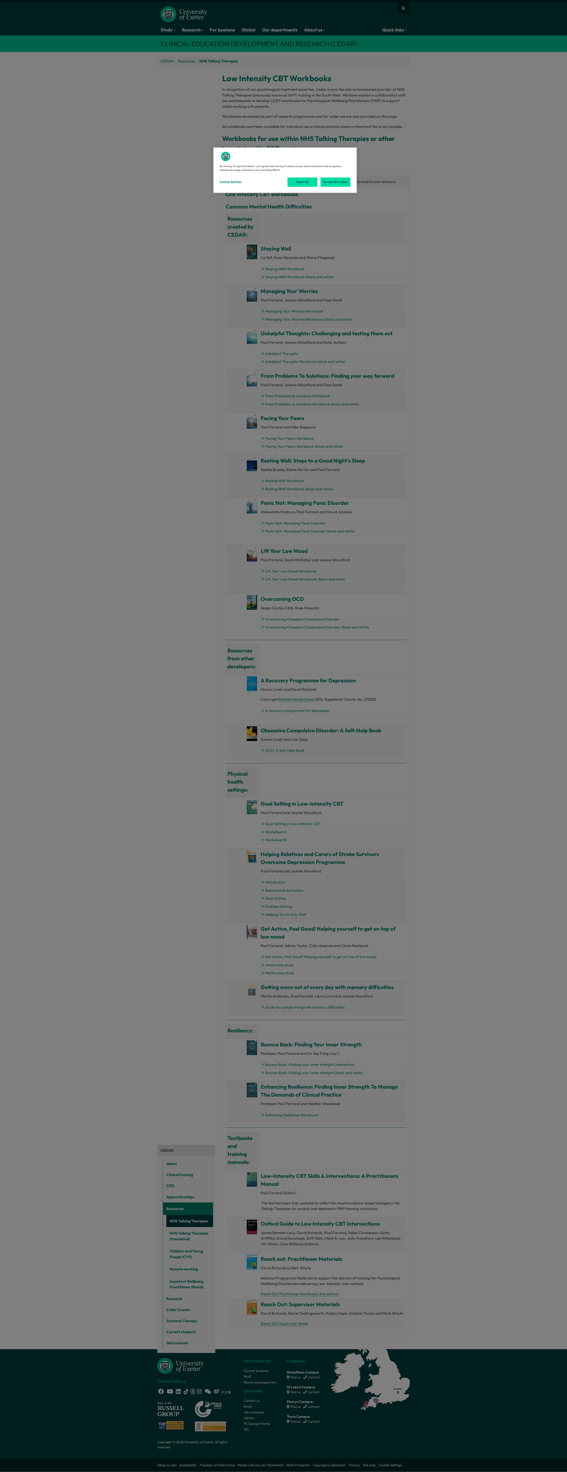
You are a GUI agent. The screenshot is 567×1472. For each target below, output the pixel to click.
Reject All (302, 181)
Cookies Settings (230, 181)
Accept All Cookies (335, 181)
